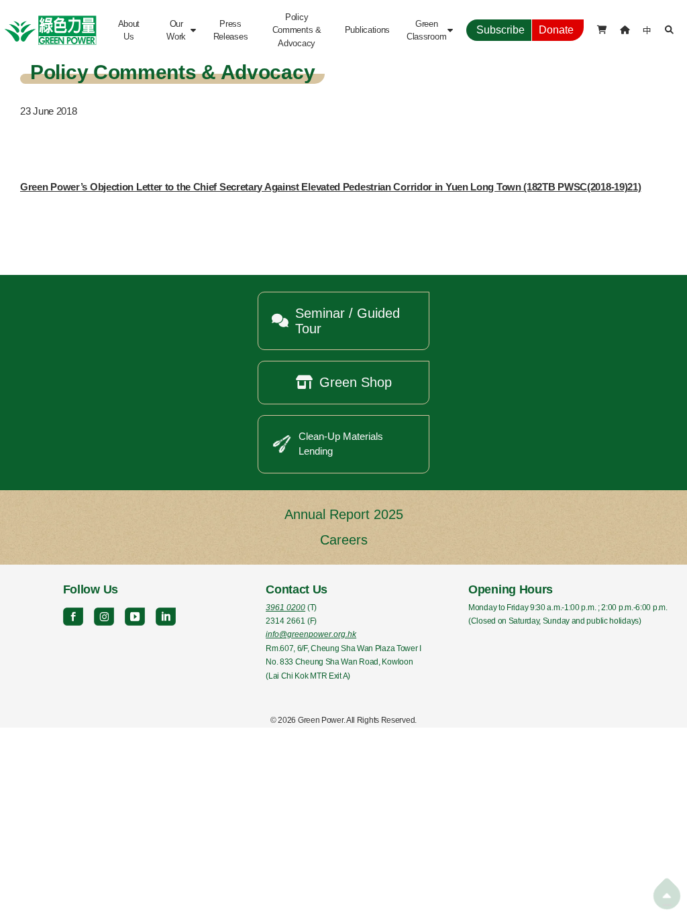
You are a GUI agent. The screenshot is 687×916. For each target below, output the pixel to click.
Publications (367, 30)
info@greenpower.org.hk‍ (311, 634)
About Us (130, 30)
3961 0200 (285, 607)
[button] (180, 30)
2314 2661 (285, 621)
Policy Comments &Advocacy (296, 30)
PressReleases (230, 30)
